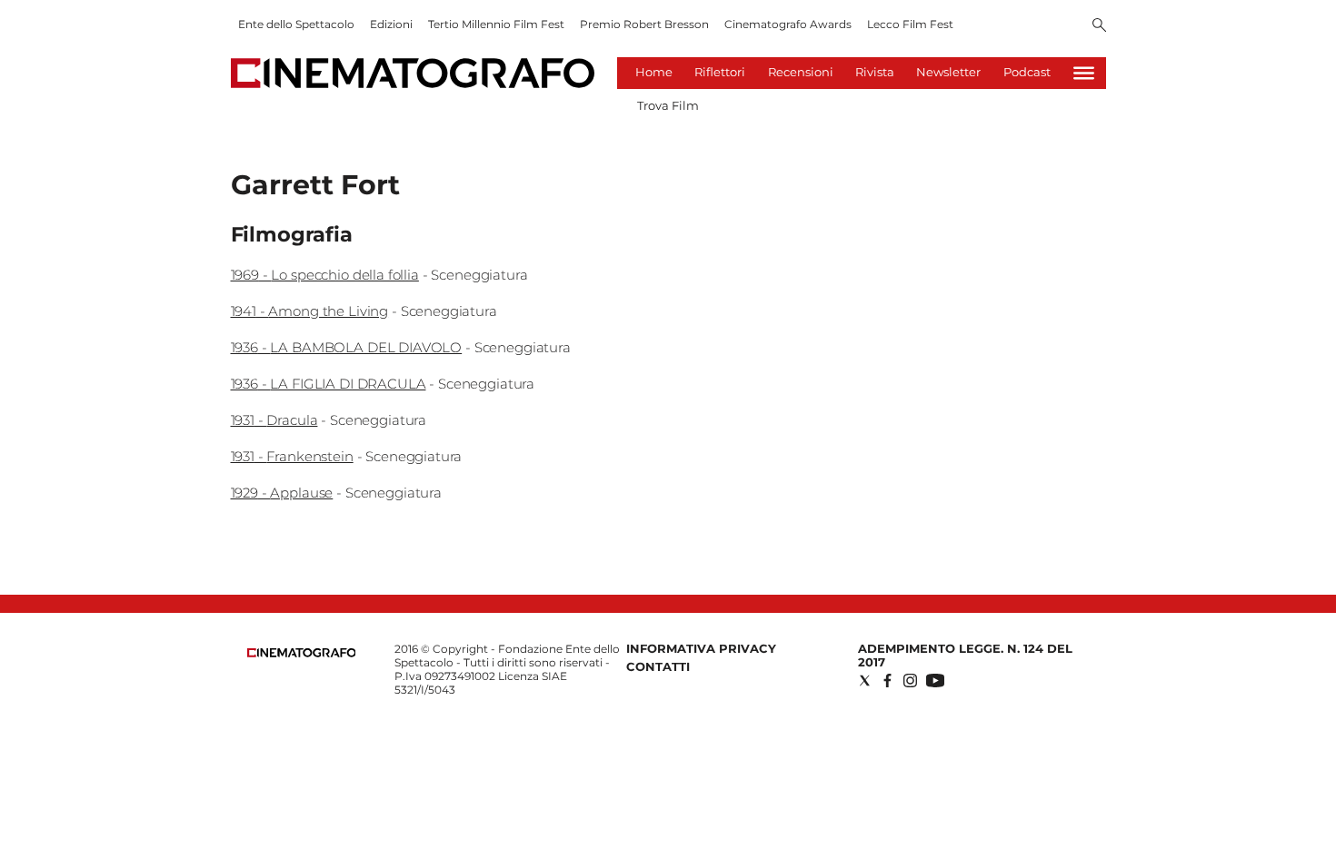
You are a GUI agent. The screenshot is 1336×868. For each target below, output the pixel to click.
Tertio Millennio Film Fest (496, 24)
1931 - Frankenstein (292, 456)
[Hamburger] (1083, 73)
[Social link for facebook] (887, 680)
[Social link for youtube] (935, 680)
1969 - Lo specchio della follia (325, 274)
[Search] (1099, 26)
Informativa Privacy (701, 648)
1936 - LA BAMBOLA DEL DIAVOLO (347, 347)
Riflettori (719, 71)
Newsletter (948, 71)
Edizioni (391, 24)
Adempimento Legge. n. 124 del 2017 (965, 655)
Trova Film (668, 105)
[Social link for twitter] (865, 680)
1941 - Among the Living (310, 311)
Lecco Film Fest (910, 24)
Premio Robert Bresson (644, 24)
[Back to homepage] (301, 653)
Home (654, 71)
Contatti (658, 666)
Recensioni (800, 71)
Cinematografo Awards (788, 24)
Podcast (1027, 71)
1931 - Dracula (274, 420)
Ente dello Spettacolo (296, 24)
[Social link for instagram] (910, 680)
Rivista (874, 71)
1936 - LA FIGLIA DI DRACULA (328, 383)
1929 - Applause (282, 492)
